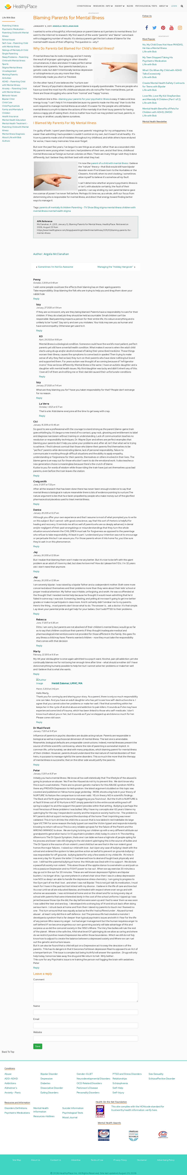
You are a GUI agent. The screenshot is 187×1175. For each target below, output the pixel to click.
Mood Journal (69, 1117)
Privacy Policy (120, 1160)
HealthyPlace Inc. (68, 1173)
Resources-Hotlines (43, 1116)
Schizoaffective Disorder (162, 1078)
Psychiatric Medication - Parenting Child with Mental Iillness (15, 32)
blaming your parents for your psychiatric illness (84, 99)
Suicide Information (73, 1108)
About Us (35, 1160)
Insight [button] (119, 6)
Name (36, 1005)
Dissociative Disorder (52, 1087)
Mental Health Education (14, 119)
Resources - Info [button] (102, 6)
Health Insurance (10, 116)
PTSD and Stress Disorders (127, 1073)
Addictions (10, 1083)
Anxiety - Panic (13, 1092)
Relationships (120, 1078)
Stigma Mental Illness (12, 67)
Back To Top (8, 1051)
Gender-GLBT (85, 1073)
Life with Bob (149, 51)
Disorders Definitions (16, 1108)
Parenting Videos (10, 25)
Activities (6, 78)
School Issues (8, 39)
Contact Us (55, 1160)
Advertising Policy (165, 1160)
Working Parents (10, 74)
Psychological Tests (146, 6)
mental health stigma (59, 210)
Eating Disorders (49, 1092)
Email (36, 1019)
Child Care (7, 102)
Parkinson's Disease (87, 1087)
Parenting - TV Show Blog (85, 207)
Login (174, 6)
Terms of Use (97, 1160)
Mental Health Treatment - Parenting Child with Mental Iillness (15, 127)
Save (37, 1046)
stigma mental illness (110, 207)
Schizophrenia (120, 1083)
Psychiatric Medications (17, 1112)
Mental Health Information (41, 1110)
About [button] (162, 6)
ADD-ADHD (11, 1078)
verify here (151, 1110)
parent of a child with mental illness (109, 163)
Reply (36, 298)
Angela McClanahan (66, 26)
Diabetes (45, 1083)
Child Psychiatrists (11, 105)
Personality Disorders (88, 1092)
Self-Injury (118, 1092)
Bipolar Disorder (49, 1073)
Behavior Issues (9, 95)
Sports (5, 64)
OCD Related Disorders (89, 1083)
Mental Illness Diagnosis (13, 133)
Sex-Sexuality (156, 1073)
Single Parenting (10, 53)
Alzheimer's (11, 1087)
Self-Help (118, 1087)
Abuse (8, 1073)
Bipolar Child (8, 99)
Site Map (17, 1160)
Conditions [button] (83, 6)
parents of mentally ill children (55, 207)
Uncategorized (9, 71)
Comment (38, 979)
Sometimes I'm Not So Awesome (55, 266)
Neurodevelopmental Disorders (93, 1078)
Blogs (130, 6)
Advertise (76, 1160)
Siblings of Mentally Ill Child (15, 50)
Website (37, 1032)
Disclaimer (142, 1160)
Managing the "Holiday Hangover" (115, 266)
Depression (47, 1078)
